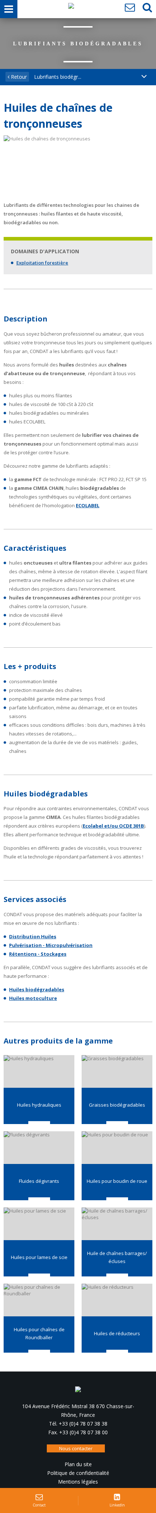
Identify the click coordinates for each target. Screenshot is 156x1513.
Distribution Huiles (32, 936)
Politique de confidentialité (78, 1472)
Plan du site (78, 1464)
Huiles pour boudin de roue (117, 1181)
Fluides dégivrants (39, 1181)
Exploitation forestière (42, 262)
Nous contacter (76, 1448)
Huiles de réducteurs (117, 1333)
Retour (18, 76)
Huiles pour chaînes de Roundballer (39, 1333)
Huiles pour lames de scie (39, 1257)
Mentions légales (78, 1481)
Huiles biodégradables (36, 989)
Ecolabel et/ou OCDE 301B (113, 826)
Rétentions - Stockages (37, 954)
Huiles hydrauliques (39, 1105)
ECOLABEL (87, 505)
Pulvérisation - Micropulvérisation (51, 945)
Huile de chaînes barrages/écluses (117, 1257)
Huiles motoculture (33, 998)
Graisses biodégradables (117, 1105)
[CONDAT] (71, 8)
